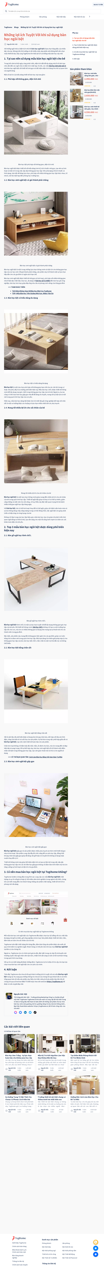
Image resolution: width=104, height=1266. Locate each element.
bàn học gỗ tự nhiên (43, 281)
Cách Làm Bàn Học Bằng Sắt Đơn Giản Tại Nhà (45, 757)
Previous (14, 16)
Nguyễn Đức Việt (20, 994)
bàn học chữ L (38, 627)
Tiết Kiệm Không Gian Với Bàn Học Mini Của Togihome (31, 291)
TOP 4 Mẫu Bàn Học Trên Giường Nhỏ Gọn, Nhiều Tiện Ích (32, 293)
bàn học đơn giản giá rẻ (57, 66)
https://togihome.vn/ (55, 981)
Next (90, 16)
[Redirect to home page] (11, 5)
